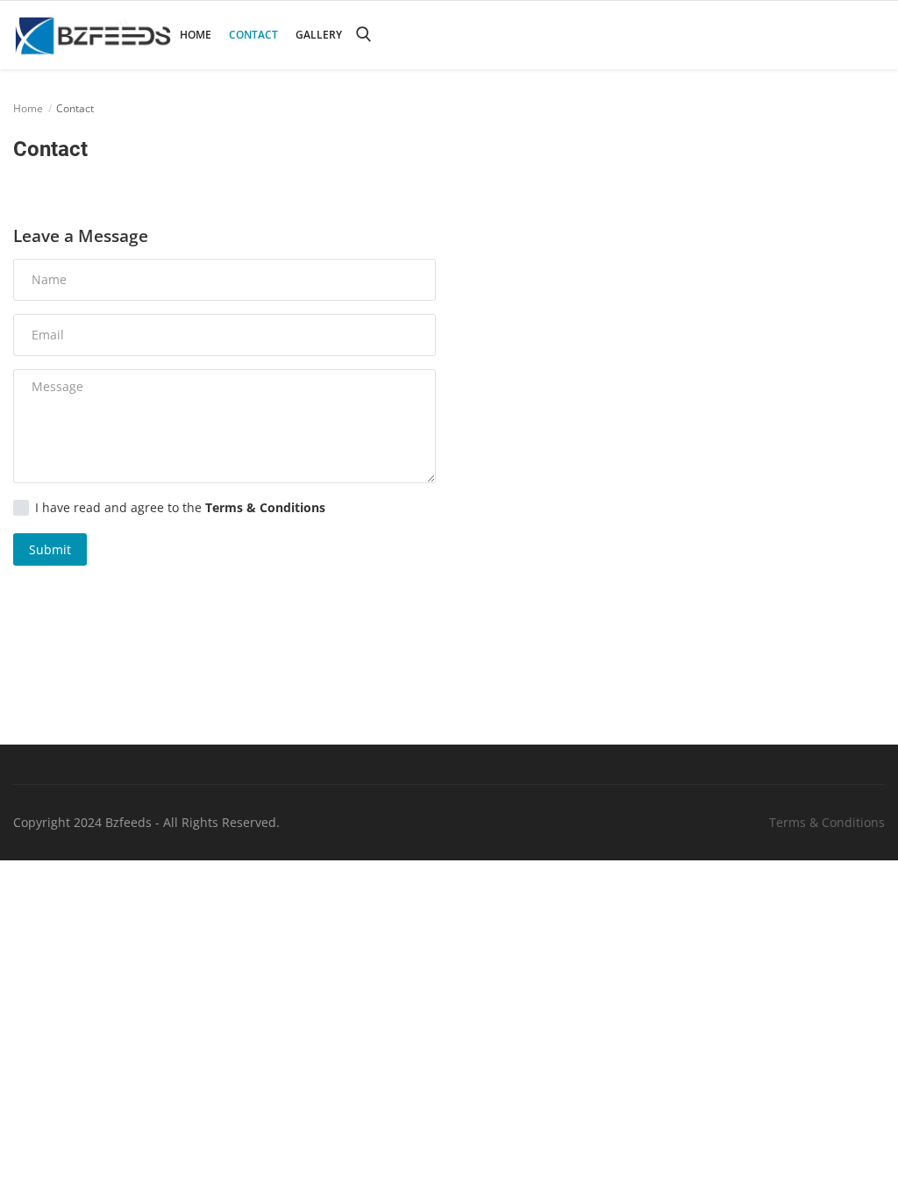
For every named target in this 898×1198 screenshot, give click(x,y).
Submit (50, 549)
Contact (253, 34)
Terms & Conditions (827, 822)
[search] (363, 35)
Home (195, 34)
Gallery (319, 34)
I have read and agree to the (180, 508)
